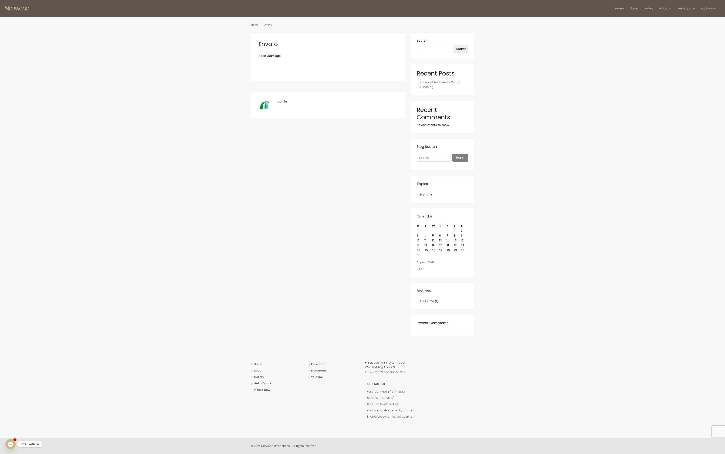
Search (422, 41)
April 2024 (427, 301)
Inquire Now (708, 8)
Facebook (318, 364)
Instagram (318, 370)
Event (424, 195)
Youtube (317, 377)
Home (619, 8)
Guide (663, 8)
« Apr (420, 269)
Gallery (648, 8)
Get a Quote (686, 8)
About (633, 8)
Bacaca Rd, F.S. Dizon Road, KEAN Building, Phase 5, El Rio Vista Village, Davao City (385, 367)
